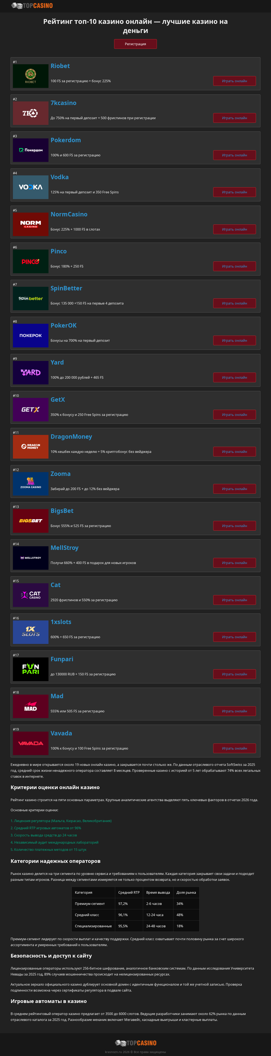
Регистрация (135, 44)
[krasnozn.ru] (32, 6)
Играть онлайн (234, 81)
